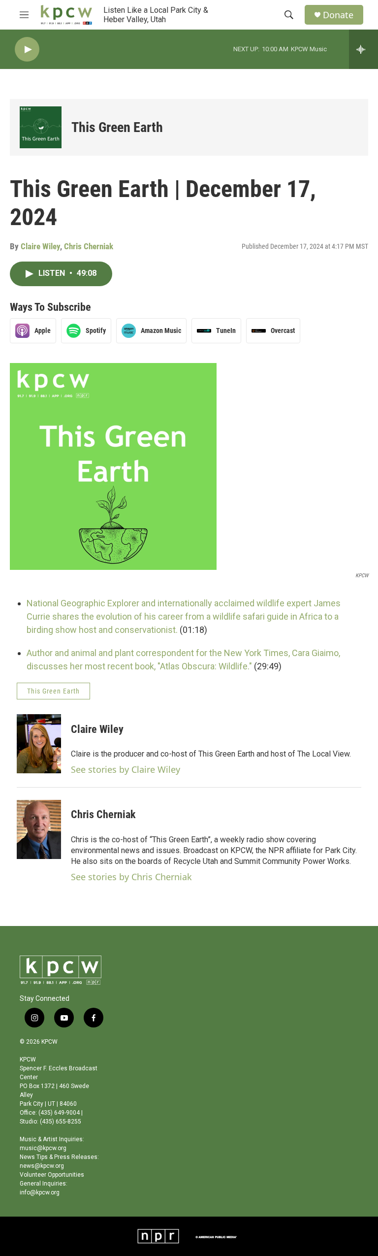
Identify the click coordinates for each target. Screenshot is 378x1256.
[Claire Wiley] (39, 743)
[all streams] (363, 49)
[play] (27, 49)
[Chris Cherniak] (39, 829)
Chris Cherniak (88, 246)
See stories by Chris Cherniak (131, 877)
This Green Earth (117, 127)
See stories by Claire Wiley (125, 769)
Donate (338, 15)
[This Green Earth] (41, 127)
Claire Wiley (40, 246)
